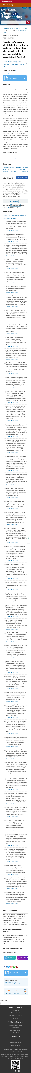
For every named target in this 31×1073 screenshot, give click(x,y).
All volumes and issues (15, 1025)
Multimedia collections (15, 1030)
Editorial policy (15, 1045)
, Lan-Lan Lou (15, 64)
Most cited (16, 1033)
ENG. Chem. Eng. (8, 4)
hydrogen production (10, 172)
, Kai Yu (21, 64)
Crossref (8, 230)
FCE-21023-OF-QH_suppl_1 (13, 983)
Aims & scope (15, 1010)
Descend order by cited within (9, 218)
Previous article (13, 201)
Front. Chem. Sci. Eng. (8, 28)
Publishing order (6, 215)
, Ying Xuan (6, 64)
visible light (22, 169)
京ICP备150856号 (25, 1054)
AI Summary (11, 957)
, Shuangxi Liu (7, 67)
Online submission (15, 1042)
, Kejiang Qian (16, 62)
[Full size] (28, 541)
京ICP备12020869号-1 (13, 1054)
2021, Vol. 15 (19, 28)
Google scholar (14, 230)
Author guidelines (15, 1040)
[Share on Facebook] (5, 966)
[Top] (28, 538)
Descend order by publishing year (19, 215)
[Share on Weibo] (11, 966)
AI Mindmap (24, 957)
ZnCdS (12, 169)
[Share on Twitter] (8, 966)
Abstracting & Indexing (15, 1015)
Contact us (15, 1018)
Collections (15, 1028)
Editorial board (15, 1013)
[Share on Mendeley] (17, 966)
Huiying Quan (7, 62)
